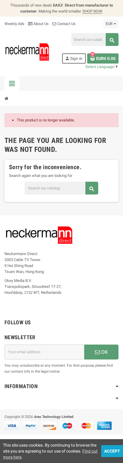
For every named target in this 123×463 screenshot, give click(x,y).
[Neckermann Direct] (27, 52)
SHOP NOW (92, 11)
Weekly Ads (14, 23)
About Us (41, 23)
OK (104, 352)
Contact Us (66, 23)
